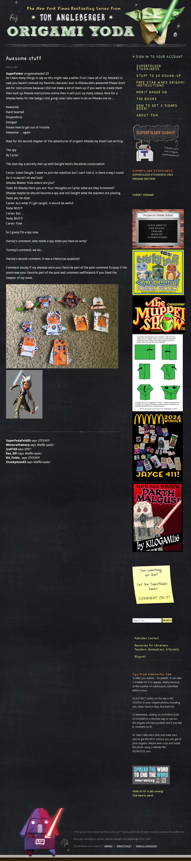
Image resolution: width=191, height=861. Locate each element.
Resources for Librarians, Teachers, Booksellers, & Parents (157, 647)
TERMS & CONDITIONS (146, 846)
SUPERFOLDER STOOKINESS (149, 174)
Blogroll (140, 656)
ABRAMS (108, 846)
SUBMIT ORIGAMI (143, 194)
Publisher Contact (147, 638)
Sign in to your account (159, 56)
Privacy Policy (124, 846)
